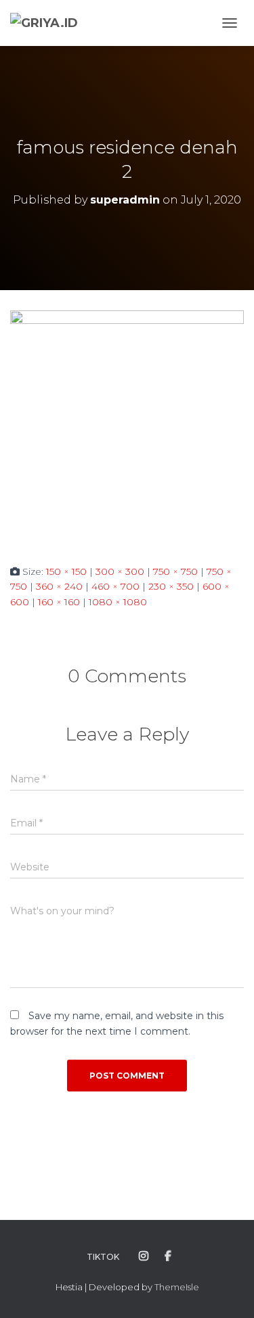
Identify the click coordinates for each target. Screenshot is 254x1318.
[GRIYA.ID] (49, 23)
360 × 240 (59, 586)
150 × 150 (66, 571)
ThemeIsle (176, 1286)
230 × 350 (171, 586)
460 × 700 (115, 586)
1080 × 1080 (118, 602)
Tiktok (103, 1257)
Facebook (168, 1256)
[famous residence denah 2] (127, 426)
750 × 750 (175, 571)
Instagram (143, 1256)
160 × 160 (59, 602)
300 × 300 (120, 571)
